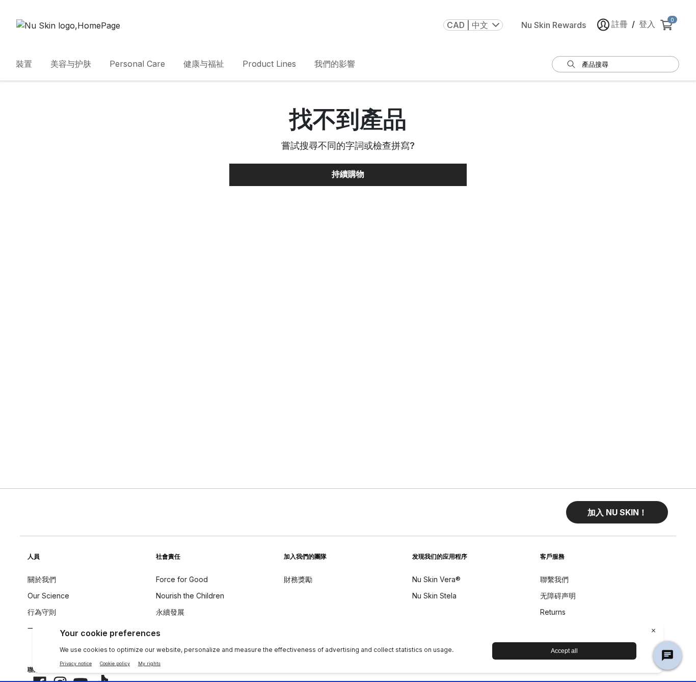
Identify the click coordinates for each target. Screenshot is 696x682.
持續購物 (348, 174)
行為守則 (42, 612)
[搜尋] (571, 64)
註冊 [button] (619, 24)
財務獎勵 (298, 579)
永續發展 (170, 612)
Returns (553, 612)
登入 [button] (647, 24)
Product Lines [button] (269, 64)
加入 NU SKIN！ (617, 512)
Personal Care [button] (137, 64)
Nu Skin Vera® (436, 579)
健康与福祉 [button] (203, 64)
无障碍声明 (558, 595)
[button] (617, 512)
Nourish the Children (190, 595)
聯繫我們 (554, 579)
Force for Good (182, 579)
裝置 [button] (24, 64)
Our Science (48, 595)
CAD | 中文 (467, 25)
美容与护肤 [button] (70, 64)
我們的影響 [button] (334, 64)
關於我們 (42, 579)
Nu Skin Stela (434, 595)
